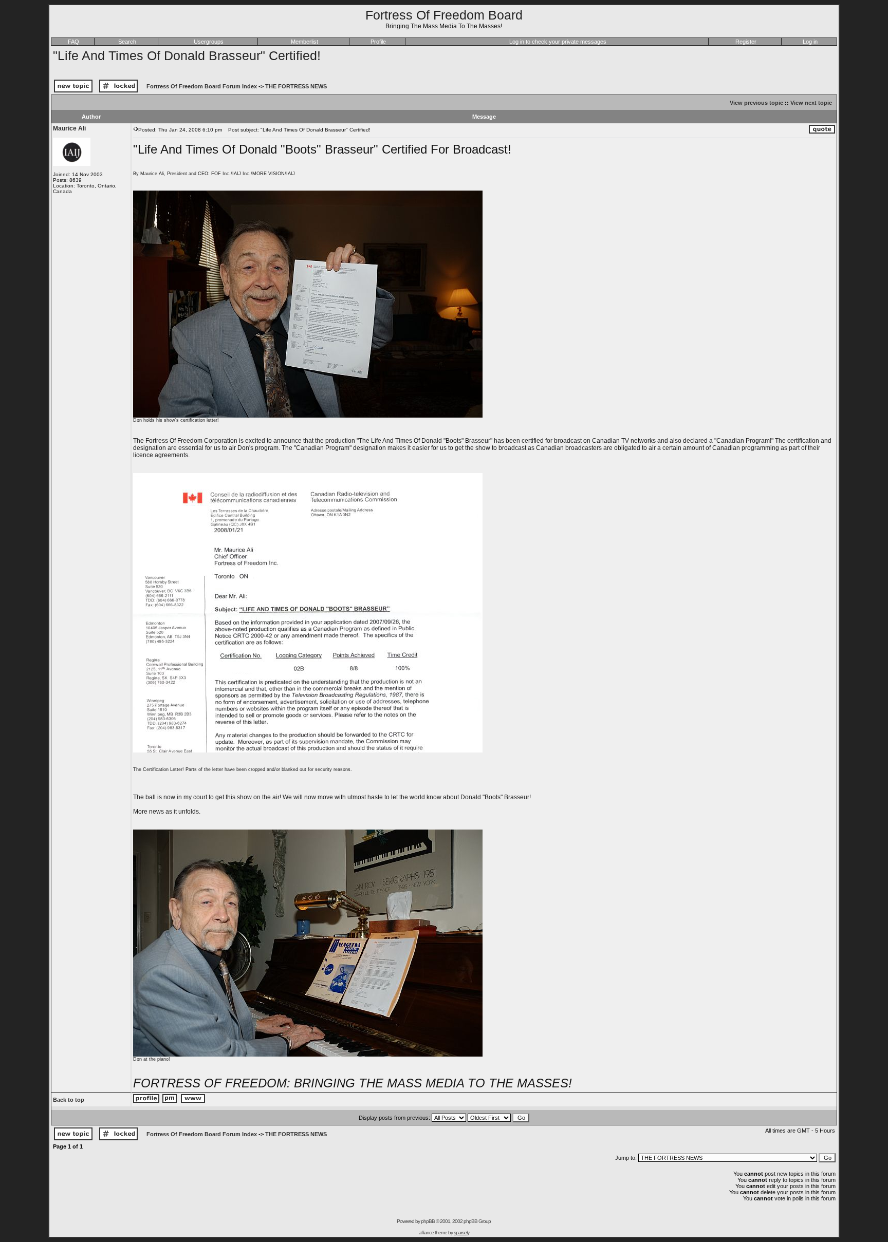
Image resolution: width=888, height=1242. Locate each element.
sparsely (461, 1232)
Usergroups (209, 42)
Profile (378, 42)
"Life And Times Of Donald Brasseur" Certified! (187, 55)
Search (127, 42)
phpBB (428, 1221)
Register (745, 42)
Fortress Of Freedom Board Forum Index (201, 86)
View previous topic (756, 103)
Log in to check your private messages (557, 42)
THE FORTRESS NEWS (296, 86)
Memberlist (304, 42)
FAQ (73, 42)
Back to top (68, 1100)
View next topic (811, 103)
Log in (810, 42)
